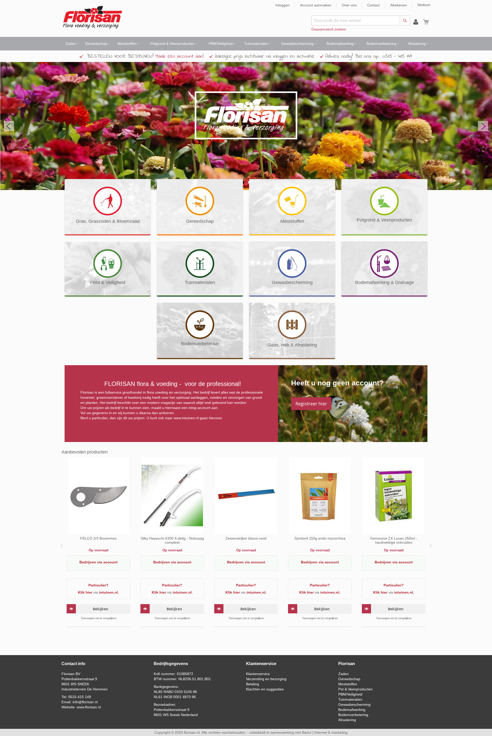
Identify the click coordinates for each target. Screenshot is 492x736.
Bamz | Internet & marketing (324, 732)
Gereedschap (349, 679)
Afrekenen (398, 5)
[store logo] (92, 17)
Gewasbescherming (354, 704)
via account (107, 562)
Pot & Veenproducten (355, 689)
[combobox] (360, 20)
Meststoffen (347, 684)
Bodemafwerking (351, 710)
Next (429, 545)
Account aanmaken (315, 5)
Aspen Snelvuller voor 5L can (246, 538)
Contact (373, 5)
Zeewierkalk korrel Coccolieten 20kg (98, 538)
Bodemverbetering (353, 715)
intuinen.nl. (109, 592)
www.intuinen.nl (186, 418)
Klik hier (85, 592)
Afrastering (347, 720)
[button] (98, 618)
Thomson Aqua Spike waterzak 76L (393, 538)
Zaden (343, 674)
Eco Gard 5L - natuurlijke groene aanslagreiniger (319, 540)
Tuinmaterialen (350, 699)
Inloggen (282, 5)
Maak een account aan (179, 56)
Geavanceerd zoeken (328, 29)
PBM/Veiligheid (350, 694)
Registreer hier (311, 404)
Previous (62, 545)
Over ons (349, 5)
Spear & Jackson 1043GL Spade (172, 538)
